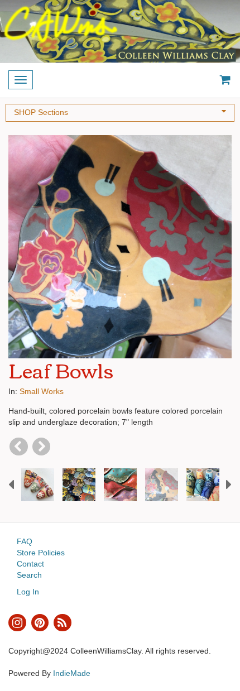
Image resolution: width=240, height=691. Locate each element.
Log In (28, 591)
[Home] (120, 31)
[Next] (41, 447)
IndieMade (71, 673)
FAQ (24, 541)
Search (29, 574)
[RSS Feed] (62, 623)
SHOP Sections (41, 112)
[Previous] (18, 447)
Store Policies (41, 552)
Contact (30, 563)
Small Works (42, 391)
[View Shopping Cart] (222, 80)
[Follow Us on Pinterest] (40, 623)
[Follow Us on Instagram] (17, 623)
